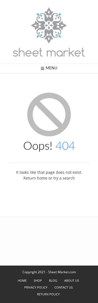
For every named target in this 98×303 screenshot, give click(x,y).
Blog (53, 280)
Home (22, 280)
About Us (71, 280)
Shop (38, 280)
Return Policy (48, 294)
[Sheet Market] (49, 31)
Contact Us (63, 287)
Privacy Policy (35, 287)
